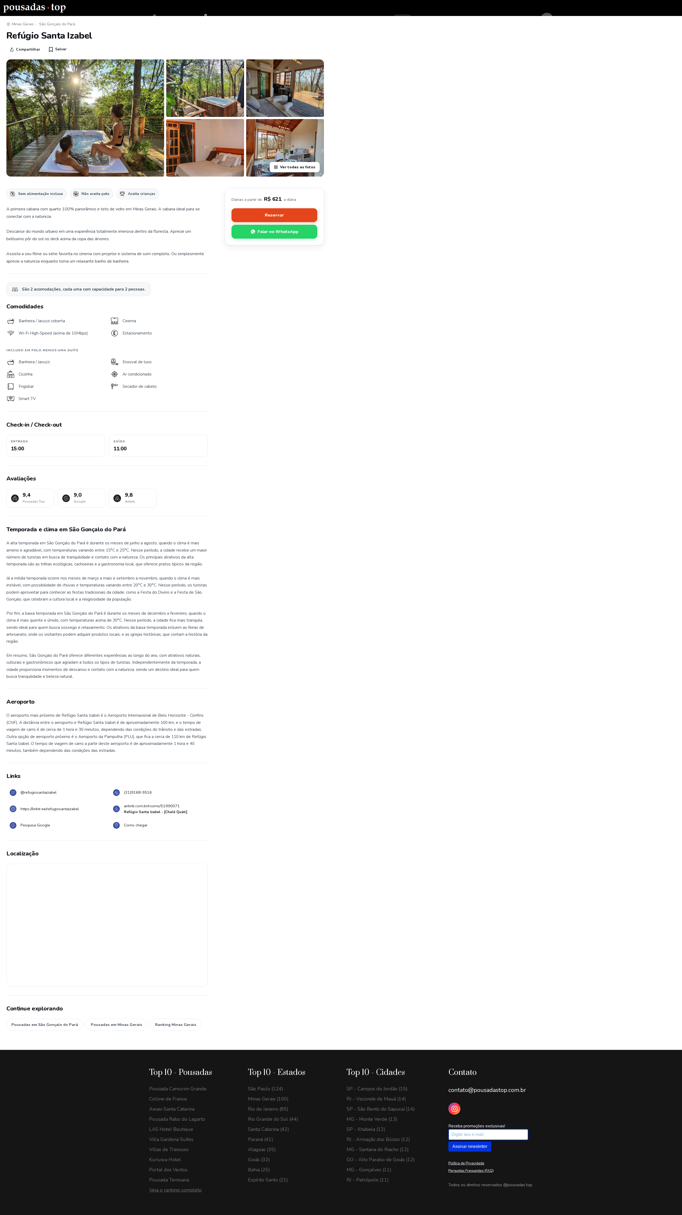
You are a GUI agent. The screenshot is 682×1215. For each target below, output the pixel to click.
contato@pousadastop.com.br (487, 1090)
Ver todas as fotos (297, 167)
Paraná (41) (260, 1139)
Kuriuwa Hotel (165, 1159)
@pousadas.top (517, 1185)
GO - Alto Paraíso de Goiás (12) (381, 1159)
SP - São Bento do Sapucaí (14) (381, 1109)
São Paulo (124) (265, 1088)
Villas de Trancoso (169, 1149)
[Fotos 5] (285, 148)
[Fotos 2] (205, 88)
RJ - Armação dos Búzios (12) (378, 1139)
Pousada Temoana (169, 1180)
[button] (58, 49)
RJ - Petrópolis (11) (368, 1180)
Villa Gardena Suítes (171, 1139)
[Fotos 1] (85, 118)
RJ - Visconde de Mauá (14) (376, 1099)
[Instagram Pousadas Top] (454, 1109)
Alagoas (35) (262, 1149)
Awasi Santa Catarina (171, 1109)
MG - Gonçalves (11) (369, 1169)
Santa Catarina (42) (268, 1129)
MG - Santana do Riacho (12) (378, 1149)
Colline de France (168, 1099)
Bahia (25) (259, 1169)
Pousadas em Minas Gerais (116, 1024)
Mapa (214, 19)
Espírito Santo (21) (268, 1180)
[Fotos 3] (285, 88)
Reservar (274, 215)
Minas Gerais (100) (268, 1099)
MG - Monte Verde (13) (372, 1119)
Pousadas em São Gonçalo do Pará (44, 1024)
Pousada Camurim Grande (177, 1088)
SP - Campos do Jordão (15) (377, 1088)
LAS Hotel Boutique (171, 1129)
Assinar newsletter (469, 1146)
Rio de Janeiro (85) (268, 1109)
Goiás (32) (259, 1159)
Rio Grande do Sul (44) (273, 1119)
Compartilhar (28, 49)
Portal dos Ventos (168, 1169)
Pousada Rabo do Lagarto (177, 1119)
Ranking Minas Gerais (175, 1024)
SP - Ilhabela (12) (366, 1129)
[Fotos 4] (205, 148)
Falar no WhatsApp (278, 232)
